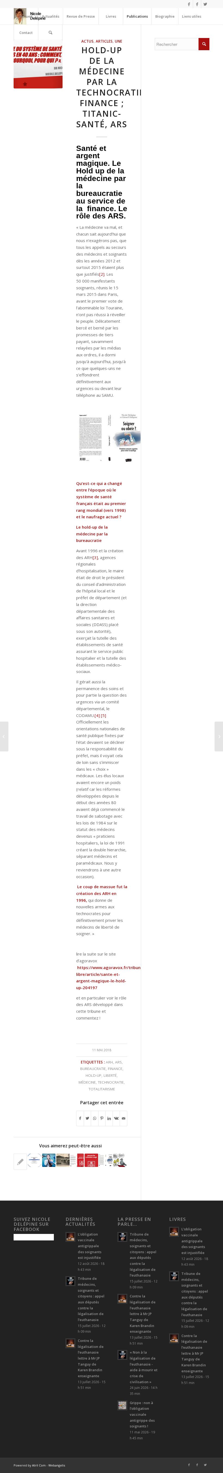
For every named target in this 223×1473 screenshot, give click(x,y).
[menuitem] (26, 16)
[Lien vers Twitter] (205, 4)
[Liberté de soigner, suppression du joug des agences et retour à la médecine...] (219, 736)
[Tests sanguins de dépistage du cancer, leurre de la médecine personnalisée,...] (4, 736)
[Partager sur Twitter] (87, 1118)
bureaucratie (93, 1068)
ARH (109, 1062)
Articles (104, 41)
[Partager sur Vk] (116, 1118)
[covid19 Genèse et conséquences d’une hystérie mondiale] (77, 1160)
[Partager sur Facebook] (80, 1118)
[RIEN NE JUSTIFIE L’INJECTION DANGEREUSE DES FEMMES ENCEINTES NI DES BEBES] (119, 1160)
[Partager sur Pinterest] (102, 1118)
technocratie (111, 1082)
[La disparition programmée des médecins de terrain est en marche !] (105, 1160)
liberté (110, 1075)
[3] (95, 557)
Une (118, 41)
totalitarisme (102, 1089)
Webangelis (56, 1465)
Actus (87, 41)
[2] (101, 274)
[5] (103, 715)
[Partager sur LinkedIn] (109, 1118)
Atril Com (39, 1465)
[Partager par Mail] (123, 1118)
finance (115, 1068)
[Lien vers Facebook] (189, 4)
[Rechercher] (50, 32)
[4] (97, 715)
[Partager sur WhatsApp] (94, 1118)
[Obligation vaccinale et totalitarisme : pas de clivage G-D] (20, 1162)
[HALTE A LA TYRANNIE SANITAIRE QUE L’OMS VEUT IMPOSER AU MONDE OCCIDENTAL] (48, 1160)
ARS (118, 1062)
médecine (87, 1082)
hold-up (93, 1075)
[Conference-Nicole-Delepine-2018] (38, 64)
